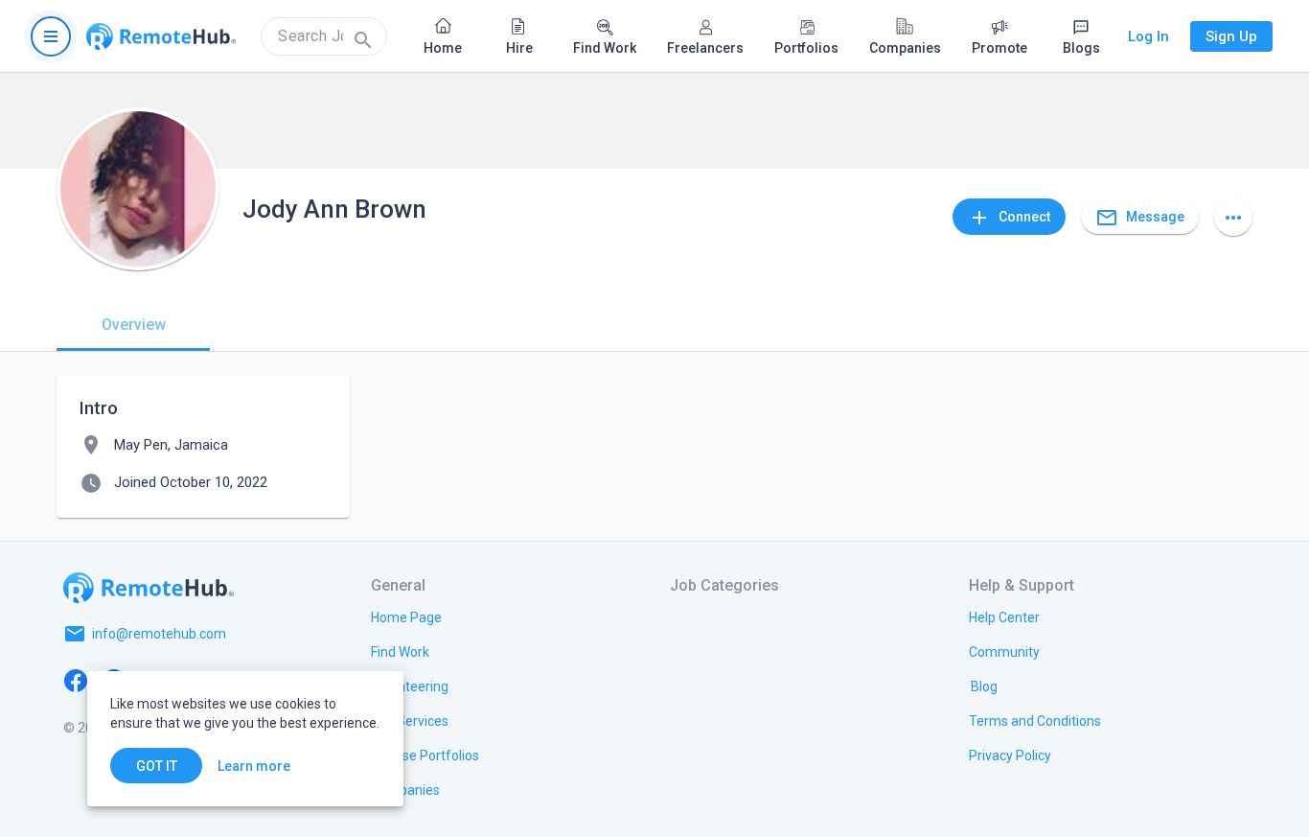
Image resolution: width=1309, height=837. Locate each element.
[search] (324, 36)
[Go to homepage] (161, 36)
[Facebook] (76, 680)
